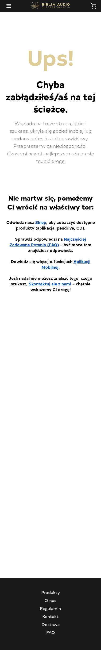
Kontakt (50, 616)
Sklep (40, 222)
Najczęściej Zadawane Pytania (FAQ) (48, 241)
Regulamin (50, 608)
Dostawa (51, 624)
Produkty (50, 592)
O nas (50, 600)
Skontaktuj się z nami (50, 283)
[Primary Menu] (9, 6)
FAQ (50, 632)
